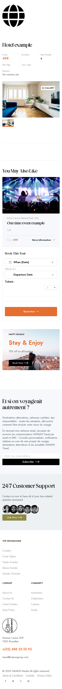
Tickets (9, 281)
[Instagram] (21, 681)
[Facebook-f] (5, 681)
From (4, 54)
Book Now (29, 311)
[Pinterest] (28, 681)
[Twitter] (13, 681)
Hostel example (26, 219)
